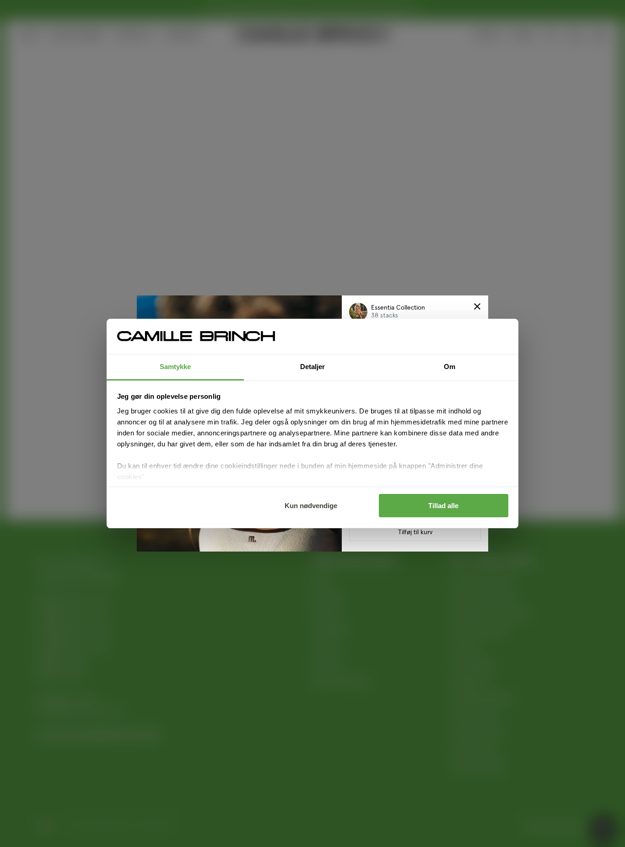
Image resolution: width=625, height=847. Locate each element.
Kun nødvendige (311, 505)
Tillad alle (443, 505)
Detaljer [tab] (312, 366)
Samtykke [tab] (175, 366)
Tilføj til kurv (415, 532)
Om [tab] (449, 366)
